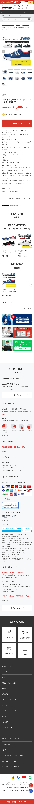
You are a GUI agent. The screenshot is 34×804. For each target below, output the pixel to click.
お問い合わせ (16, 395)
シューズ (18, 25)
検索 (19, 8)
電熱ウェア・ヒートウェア (10, 761)
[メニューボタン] (31, 6)
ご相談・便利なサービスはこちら (17, 802)
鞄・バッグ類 (6, 744)
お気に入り (15, 8)
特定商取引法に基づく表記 (9, 784)
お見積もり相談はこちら (17, 198)
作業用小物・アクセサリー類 (10, 739)
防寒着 (4, 688)
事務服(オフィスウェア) (9, 683)
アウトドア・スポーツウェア (10, 699)
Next (30, 51)
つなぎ (4, 750)
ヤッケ (4, 733)
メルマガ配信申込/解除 (21, 783)
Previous (3, 51)
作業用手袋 (5, 694)
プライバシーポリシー (26, 784)
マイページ (23, 8)
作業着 (4, 677)
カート (27, 8)
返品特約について (7, 188)
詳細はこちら (6, 435)
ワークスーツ (6, 705)
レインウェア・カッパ (8, 727)
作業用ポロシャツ (7, 716)
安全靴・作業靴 (26, 25)
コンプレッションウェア (9, 711)
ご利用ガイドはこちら (17, 608)
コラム (30, 12)
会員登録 (9, 783)
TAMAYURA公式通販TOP (8, 25)
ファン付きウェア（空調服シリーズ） (13, 755)
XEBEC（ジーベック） (19, 27)
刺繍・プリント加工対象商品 (10, 766)
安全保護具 (5, 722)
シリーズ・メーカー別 (7, 27)
